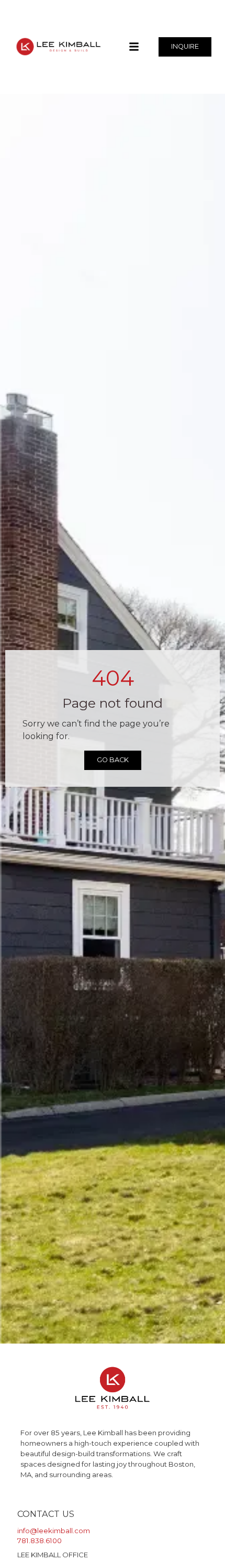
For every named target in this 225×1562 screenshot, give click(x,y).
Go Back (113, 760)
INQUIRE (185, 46)
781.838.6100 (39, 1540)
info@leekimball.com (53, 1530)
